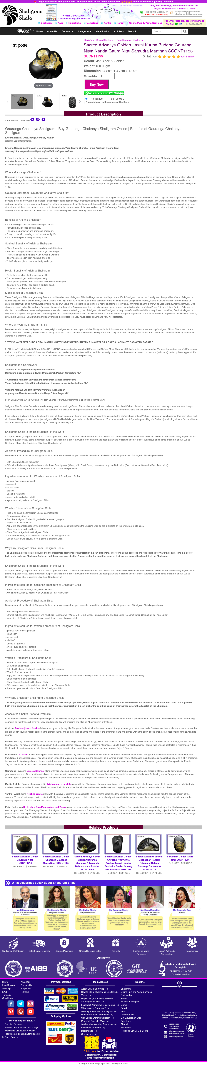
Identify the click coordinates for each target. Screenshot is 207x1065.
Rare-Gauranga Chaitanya (130, 39)
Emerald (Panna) (36, 770)
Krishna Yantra (35, 793)
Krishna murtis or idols (59, 784)
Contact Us (67, 31)
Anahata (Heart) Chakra (27, 728)
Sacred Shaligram (105, 39)
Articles (118, 31)
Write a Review (187, 56)
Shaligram (89, 39)
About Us (52, 31)
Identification (102, 31)
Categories (84, 31)
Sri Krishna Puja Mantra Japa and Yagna (45, 807)
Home (39, 31)
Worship (132, 31)
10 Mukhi (24, 754)
